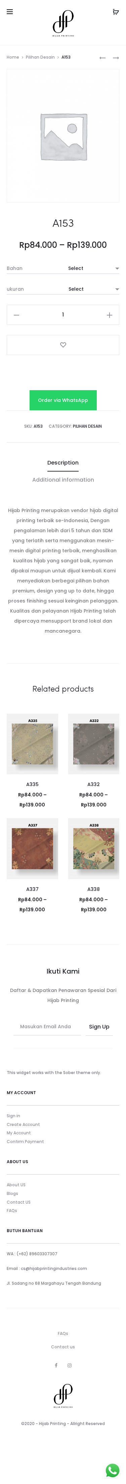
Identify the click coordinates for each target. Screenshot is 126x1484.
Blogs (12, 1193)
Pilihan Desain (40, 57)
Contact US (19, 1202)
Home (13, 57)
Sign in (13, 1116)
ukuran (15, 289)
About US (16, 1185)
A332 (93, 784)
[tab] (63, 462)
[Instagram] (70, 1365)
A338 (93, 889)
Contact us (63, 1347)
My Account (19, 1133)
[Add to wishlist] (63, 345)
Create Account (23, 1124)
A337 (32, 889)
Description (63, 463)
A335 (32, 784)
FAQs (12, 1210)
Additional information (63, 480)
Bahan (15, 268)
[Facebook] (56, 1365)
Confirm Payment (25, 1141)
